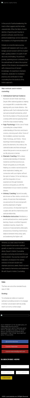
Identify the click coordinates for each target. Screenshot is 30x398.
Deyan (22, 48)
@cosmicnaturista (12, 341)
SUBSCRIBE (6, 377)
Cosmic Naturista (11, 346)
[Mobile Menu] (28, 3)
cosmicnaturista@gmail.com (15, 351)
